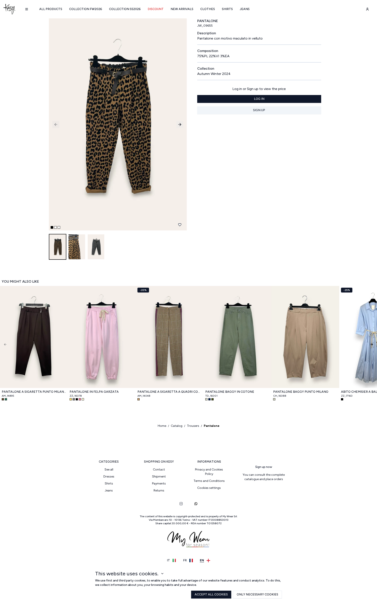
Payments (159, 483)
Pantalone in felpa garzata (94, 392)
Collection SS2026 (125, 9)
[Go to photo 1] (52, 227)
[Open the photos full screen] (116, 124)
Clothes (207, 9)
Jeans (245, 9)
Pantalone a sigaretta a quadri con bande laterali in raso (169, 392)
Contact (159, 469)
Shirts (227, 9)
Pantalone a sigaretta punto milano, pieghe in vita (34, 392)
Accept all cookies (211, 594)
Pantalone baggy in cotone (229, 392)
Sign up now (263, 467)
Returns (159, 490)
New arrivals (182, 9)
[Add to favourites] (180, 225)
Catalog (176, 426)
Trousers (193, 426)
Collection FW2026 (85, 9)
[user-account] (367, 9)
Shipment (159, 476)
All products (50, 9)
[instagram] (181, 504)
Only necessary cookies (257, 594)
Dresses (108, 476)
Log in (259, 99)
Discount (156, 9)
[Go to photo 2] (55, 227)
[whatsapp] (196, 504)
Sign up (259, 110)
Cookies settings (209, 488)
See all (109, 469)
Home (162, 426)
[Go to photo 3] (59, 227)
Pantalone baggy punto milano (300, 392)
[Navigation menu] (27, 9)
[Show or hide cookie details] (162, 574)
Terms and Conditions (209, 481)
